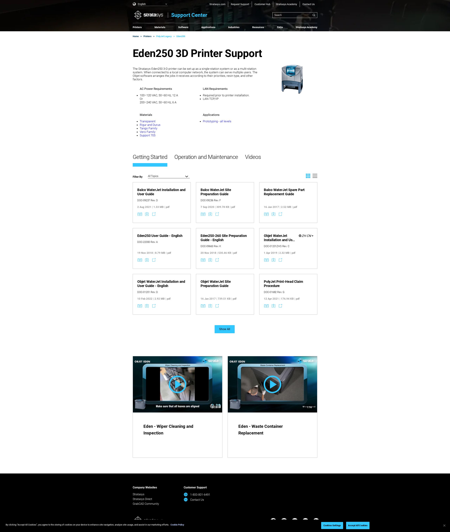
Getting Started (150, 157)
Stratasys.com (217, 4)
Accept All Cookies (358, 525)
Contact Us (309, 4)
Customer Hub (262, 4)
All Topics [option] (153, 176)
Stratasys (138, 494)
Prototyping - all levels (217, 121)
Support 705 (147, 135)
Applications (208, 27)
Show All (224, 329)
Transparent (147, 121)
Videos (253, 157)
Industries (233, 27)
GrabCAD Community (146, 503)
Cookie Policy (177, 524)
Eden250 (180, 36)
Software (183, 27)
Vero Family (148, 132)
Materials (160, 27)
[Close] (444, 525)
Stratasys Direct (142, 499)
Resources (258, 27)
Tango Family (148, 128)
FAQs (280, 27)
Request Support (240, 4)
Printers (137, 27)
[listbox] (150, 4)
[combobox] (295, 15)
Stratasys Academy (286, 4)
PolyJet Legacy (164, 36)
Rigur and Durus (150, 125)
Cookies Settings (332, 525)
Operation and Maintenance (206, 157)
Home (136, 36)
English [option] (142, 4)
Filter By (138, 176)
